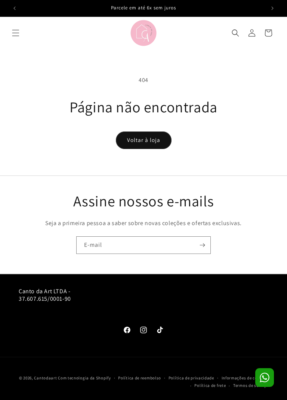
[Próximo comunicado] (272, 8)
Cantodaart (45, 378)
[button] (15, 33)
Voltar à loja (143, 139)
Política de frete (210, 385)
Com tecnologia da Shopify (84, 378)
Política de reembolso (139, 378)
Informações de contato (245, 378)
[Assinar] (202, 245)
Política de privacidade (191, 378)
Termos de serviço (250, 385)
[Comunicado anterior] (14, 8)
